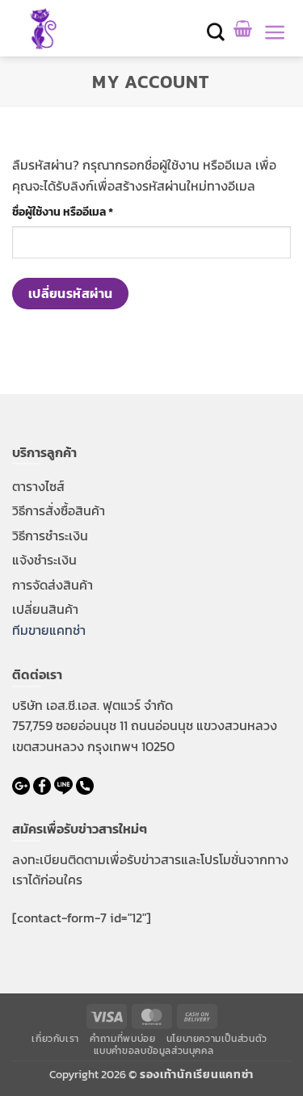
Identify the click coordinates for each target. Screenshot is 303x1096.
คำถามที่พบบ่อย (122, 1038)
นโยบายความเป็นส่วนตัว (216, 1038)
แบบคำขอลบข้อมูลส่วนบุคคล (154, 1051)
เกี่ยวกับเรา (55, 1038)
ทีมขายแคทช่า (49, 630)
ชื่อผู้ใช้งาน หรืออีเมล (81, 211)
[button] (216, 32)
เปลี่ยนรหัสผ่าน (70, 293)
